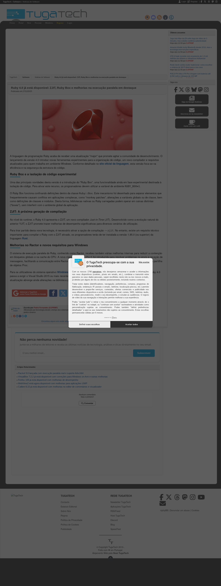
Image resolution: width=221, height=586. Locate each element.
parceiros (97, 271)
